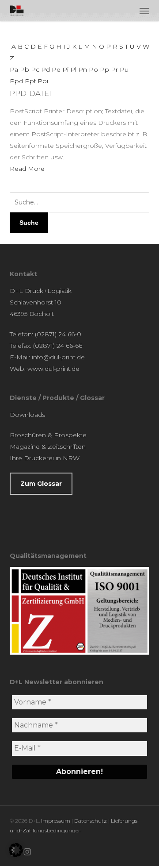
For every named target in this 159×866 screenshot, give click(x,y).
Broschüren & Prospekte (48, 435)
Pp (104, 69)
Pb (24, 69)
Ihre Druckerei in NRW (45, 458)
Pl (73, 69)
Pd (45, 69)
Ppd (16, 81)
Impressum (55, 820)
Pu (124, 69)
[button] (144, 10)
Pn (82, 69)
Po (93, 69)
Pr (114, 69)
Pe (56, 69)
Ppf (30, 81)
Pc (35, 69)
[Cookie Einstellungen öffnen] (16, 855)
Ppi (43, 81)
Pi (65, 69)
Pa (14, 69)
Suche (28, 222)
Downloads (27, 415)
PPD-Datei (30, 93)
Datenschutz (90, 820)
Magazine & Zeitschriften (48, 446)
